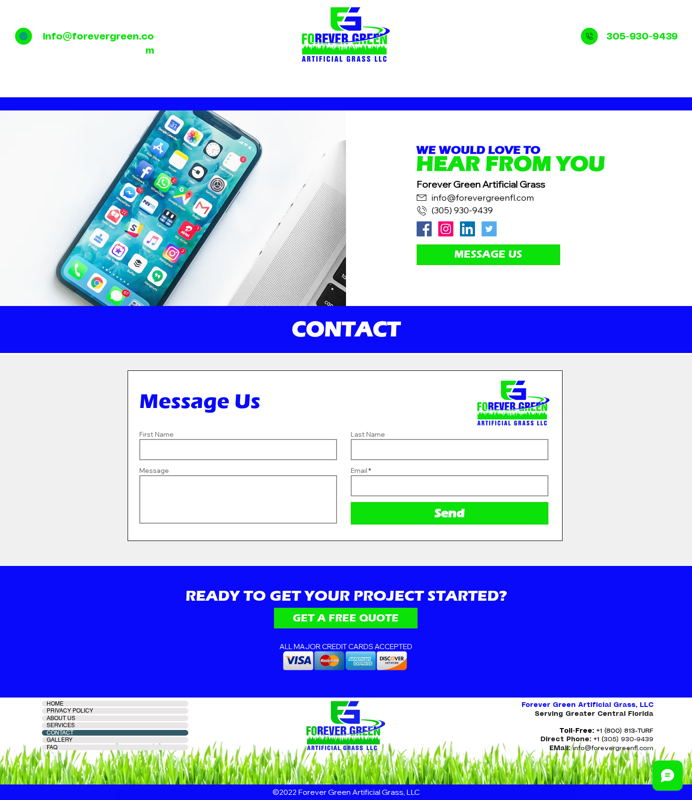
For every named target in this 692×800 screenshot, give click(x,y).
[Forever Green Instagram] (445, 228)
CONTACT (60, 733)
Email (359, 470)
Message (154, 470)
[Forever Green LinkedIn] (467, 228)
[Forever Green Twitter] (489, 228)
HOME (55, 703)
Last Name (368, 434)
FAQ (52, 747)
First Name (156, 434)
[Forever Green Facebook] (424, 228)
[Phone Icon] (589, 36)
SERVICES (61, 725)
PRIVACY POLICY (70, 711)
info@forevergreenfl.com (483, 197)
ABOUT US (61, 718)
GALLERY (59, 740)
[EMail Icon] (23, 36)
